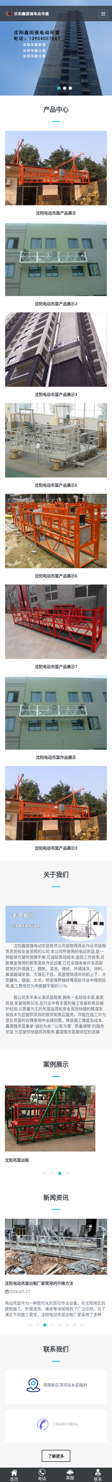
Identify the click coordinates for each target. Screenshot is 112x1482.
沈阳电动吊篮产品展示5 (56, 485)
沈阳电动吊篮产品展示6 (56, 576)
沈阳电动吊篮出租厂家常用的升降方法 (39, 1283)
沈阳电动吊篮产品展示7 (56, 666)
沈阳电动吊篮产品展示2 (56, 303)
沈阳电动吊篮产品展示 (56, 213)
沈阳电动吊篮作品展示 (56, 757)
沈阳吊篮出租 (17, 1160)
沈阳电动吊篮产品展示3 (56, 394)
